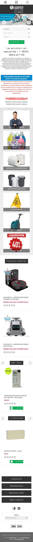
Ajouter (19, 408)
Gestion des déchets (16, 189)
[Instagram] (19, 508)
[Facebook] (14, 508)
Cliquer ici (25, 102)
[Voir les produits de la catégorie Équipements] (16, 222)
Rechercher (15, 42)
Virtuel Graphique (25, 537)
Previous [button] (4, 22)
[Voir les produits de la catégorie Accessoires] (16, 202)
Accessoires (16, 209)
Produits (16, 148)
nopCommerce (12, 537)
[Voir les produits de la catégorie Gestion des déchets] (16, 181)
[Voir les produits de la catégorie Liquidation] (16, 243)
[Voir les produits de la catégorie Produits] (16, 140)
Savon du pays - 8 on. (13, 451)
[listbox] (16, 29)
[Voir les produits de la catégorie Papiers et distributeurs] (16, 160)
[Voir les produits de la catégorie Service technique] (16, 119)
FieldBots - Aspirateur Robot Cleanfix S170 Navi (16, 298)
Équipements (16, 230)
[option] (16, 19)
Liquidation (16, 250)
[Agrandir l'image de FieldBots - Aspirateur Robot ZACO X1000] (16, 327)
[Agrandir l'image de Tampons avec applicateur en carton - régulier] (16, 379)
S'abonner (26, 518)
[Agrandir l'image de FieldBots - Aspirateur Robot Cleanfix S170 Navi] (16, 280)
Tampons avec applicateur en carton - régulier (15, 396)
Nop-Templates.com (19, 539)
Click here (24, 104)
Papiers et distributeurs (16, 168)
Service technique (16, 127)
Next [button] (29, 22)
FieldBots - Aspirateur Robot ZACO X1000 (16, 345)
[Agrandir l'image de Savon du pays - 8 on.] (16, 434)
